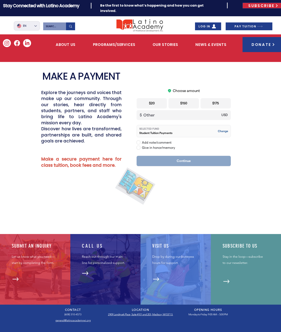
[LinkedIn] (27, 43)
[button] (65, 44)
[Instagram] (7, 43)
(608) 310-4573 (72, 314)
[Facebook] (17, 43)
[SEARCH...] (70, 26)
